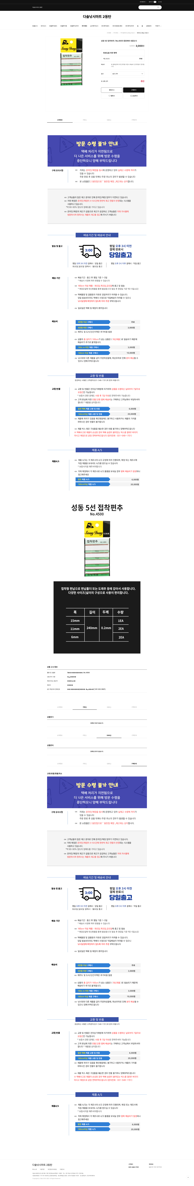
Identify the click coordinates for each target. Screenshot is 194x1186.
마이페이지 (142, 2)
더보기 (157, 26)
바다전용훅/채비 (117, 26)
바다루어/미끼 (129, 26)
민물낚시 (35, 26)
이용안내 (62, 1169)
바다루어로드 (105, 26)
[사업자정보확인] (53, 1175)
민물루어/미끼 (74, 26)
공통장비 (148, 26)
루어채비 (84, 26)
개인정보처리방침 (52, 1169)
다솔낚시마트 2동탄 (97, 16)
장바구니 (152, 2)
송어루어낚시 (94, 26)
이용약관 (42, 1169)
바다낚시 (43, 26)
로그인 (160, 2)
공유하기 (135, 96)
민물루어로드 (53, 26)
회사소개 (34, 1169)
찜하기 (113, 96)
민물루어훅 (63, 26)
